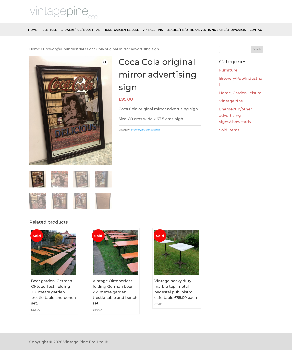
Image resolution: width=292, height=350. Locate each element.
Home (32, 30)
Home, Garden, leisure (121, 30)
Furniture (49, 30)
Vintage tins (153, 30)
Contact (257, 30)
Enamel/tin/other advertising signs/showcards (206, 30)
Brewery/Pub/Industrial (80, 30)
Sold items (229, 130)
